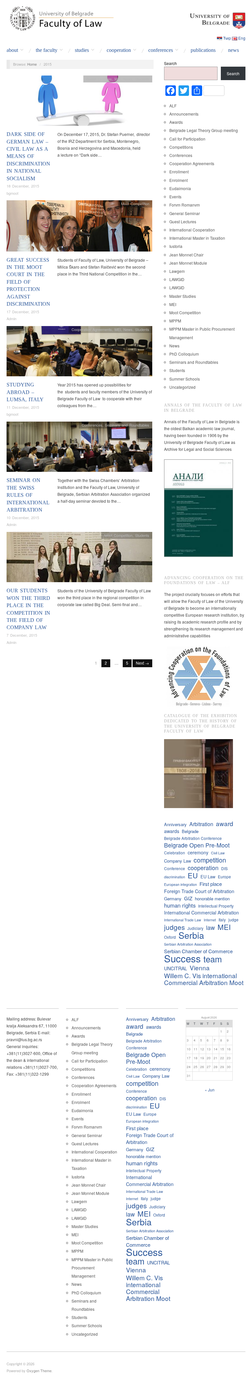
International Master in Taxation (197, 238)
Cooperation (119, 50)
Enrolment (178, 180)
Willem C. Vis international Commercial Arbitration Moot (203, 979)
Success (182, 958)
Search (170, 63)
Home (32, 64)
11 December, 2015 (23, 407)
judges (174, 927)
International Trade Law (182, 919)
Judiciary (195, 928)
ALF (173, 105)
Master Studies (182, 296)
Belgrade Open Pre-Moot (197, 845)
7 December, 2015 (22, 635)
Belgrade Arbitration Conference (193, 838)
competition (210, 859)
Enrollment (179, 171)
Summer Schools (184, 379)
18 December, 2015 (23, 185)
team (212, 959)
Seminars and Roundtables (127, 425)
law (210, 927)
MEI (118, 78)
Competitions (181, 147)
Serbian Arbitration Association (188, 944)
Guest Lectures (99, 78)
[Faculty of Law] (60, 17)
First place (211, 883)
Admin (11, 318)
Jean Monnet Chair (186, 254)
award (224, 823)
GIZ (188, 898)
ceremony (198, 852)
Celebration (174, 852)
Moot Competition (135, 203)
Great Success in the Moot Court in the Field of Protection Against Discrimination (28, 282)
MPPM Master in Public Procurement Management (92, 1268)
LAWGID (176, 279)
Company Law (177, 861)
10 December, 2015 (23, 517)
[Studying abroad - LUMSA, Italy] (79, 353)
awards (171, 831)
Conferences (160, 50)
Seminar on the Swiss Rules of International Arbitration (28, 495)
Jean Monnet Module (188, 263)
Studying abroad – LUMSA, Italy (25, 392)
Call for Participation (187, 139)
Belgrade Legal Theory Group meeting (203, 130)
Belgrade (190, 831)
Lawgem (177, 271)
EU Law (207, 876)
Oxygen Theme (39, 1370)
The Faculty (46, 50)
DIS (224, 868)
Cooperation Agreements (92, 329)
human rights (180, 905)
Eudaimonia (180, 188)
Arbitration (201, 824)
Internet (210, 919)
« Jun (210, 1089)
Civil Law (218, 852)
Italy (222, 919)
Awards (176, 122)
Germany (172, 898)
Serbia (191, 935)
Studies (82, 50)
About (12, 50)
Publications (203, 50)
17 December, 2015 (23, 311)
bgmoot (12, 193)
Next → (142, 663)
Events (175, 196)
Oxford (170, 937)
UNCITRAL (175, 968)
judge (233, 919)
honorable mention (212, 898)
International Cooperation (192, 229)
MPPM (175, 320)
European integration (180, 884)
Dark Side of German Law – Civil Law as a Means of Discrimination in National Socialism (28, 156)
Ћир (227, 38)
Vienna (200, 967)
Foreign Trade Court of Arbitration (199, 891)
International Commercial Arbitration (201, 912)
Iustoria (175, 246)
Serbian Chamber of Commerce (198, 951)
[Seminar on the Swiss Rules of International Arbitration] (79, 448)
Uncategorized (182, 387)
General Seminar (184, 213)
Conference (174, 868)
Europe (224, 876)
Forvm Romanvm (184, 205)
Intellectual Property (216, 906)
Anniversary (175, 824)
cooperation (203, 867)
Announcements (184, 114)
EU (193, 875)
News (233, 50)
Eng (241, 38)
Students (142, 78)
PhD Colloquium (184, 354)
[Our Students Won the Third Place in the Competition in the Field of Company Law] (79, 558)
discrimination (174, 876)
